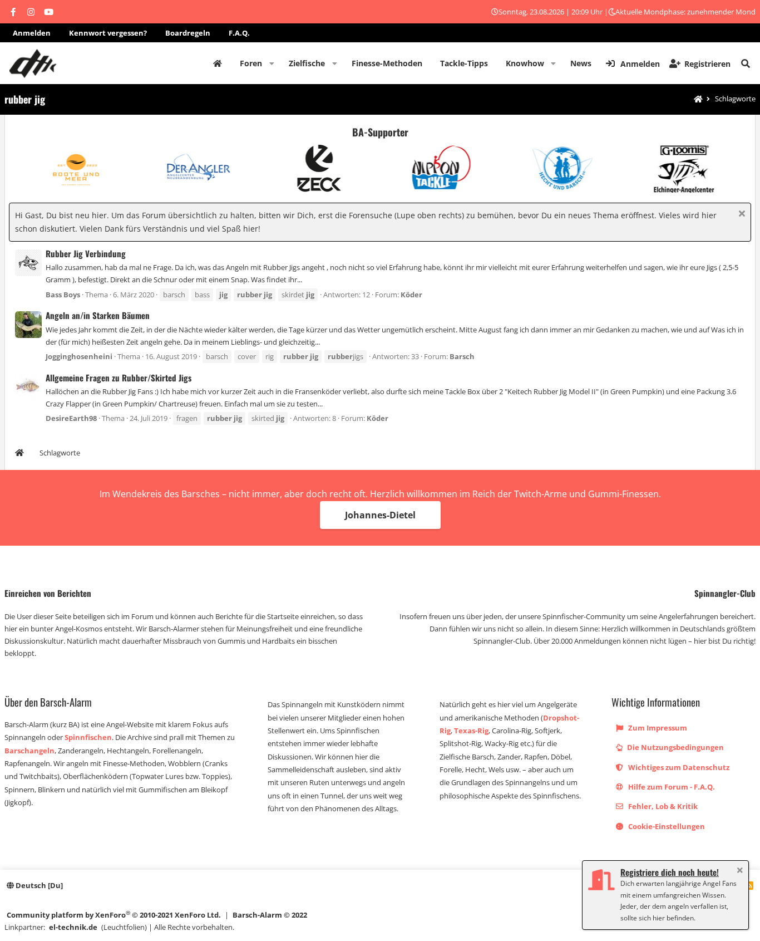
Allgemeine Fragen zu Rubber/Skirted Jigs (118, 377)
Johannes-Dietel (380, 515)
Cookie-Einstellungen (665, 826)
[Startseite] (698, 99)
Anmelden (32, 33)
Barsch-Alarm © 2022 (270, 915)
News (580, 63)
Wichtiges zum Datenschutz (677, 767)
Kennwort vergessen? (108, 33)
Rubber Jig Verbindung (86, 253)
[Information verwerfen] (740, 214)
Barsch (462, 356)
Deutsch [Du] (38, 885)
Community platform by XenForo (114, 914)
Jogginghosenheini (79, 356)
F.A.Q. (239, 33)
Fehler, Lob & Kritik (662, 806)
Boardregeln (187, 33)
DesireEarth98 (71, 418)
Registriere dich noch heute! (669, 872)
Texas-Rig (471, 731)
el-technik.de (73, 927)
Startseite (217, 63)
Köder (411, 295)
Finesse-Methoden (387, 63)
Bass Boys (63, 295)
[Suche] (746, 63)
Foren (251, 63)
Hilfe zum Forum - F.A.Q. (670, 787)
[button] (271, 63)
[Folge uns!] (12, 11)
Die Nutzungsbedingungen (674, 747)
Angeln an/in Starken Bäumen (98, 315)
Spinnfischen (88, 737)
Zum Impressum (656, 728)
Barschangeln (29, 751)
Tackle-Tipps (464, 63)
